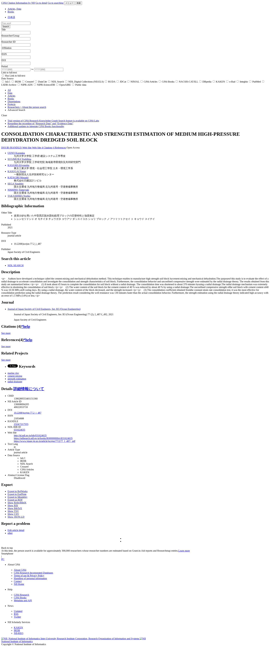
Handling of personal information (30, 578)
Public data (80, 84)
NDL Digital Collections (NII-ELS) (86, 81)
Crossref (29, 81)
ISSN (4, 54)
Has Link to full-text (14, 75)
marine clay (13, 373)
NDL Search (58, 81)
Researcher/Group (10, 35)
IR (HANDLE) (14, 147)
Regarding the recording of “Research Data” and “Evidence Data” (40, 123)
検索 (79, 3)
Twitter (17, 617)
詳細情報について (28, 389)
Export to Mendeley (17, 497)
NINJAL (135, 81)
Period (4, 66)
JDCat (123, 81)
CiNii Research (21, 594)
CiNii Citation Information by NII (18, 3)
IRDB (18, 81)
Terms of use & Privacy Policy (29, 575)
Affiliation (6, 48)
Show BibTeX (15, 508)
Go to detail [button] (41, 3)
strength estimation (17, 378)
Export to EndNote (17, 494)
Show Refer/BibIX (17, 502)
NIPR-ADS (26, 84)
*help (25, 326)
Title (3, 29)
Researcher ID (8, 41)
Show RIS (13, 505)
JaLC (7, 81)
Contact (18, 581)
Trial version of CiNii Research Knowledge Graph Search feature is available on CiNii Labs (53, 120)
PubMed (256, 81)
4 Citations (47, 147)
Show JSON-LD (16, 517)
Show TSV (13, 511)
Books (11, 11)
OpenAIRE (65, 84)
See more (6, 333)
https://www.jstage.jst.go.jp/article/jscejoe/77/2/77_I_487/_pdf (44, 441)
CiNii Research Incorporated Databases (33, 572)
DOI (3, 60)
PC (2, 559)
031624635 (19, 429)
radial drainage (15, 381)
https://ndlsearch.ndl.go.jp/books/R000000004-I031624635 (43, 438)
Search (6, 26)
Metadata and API (23, 600)
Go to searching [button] (55, 3)
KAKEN (220, 81)
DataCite (42, 81)
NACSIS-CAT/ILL (188, 81)
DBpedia (207, 81)
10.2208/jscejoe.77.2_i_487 (27, 412)
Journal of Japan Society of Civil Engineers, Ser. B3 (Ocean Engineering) (44, 309)
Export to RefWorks (18, 491)
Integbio (244, 81)
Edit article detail (16, 530)
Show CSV (13, 514)
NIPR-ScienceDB (46, 84)
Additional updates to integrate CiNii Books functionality (36, 126)
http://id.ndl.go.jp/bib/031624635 (30, 435)
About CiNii (20, 570)
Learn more (184, 550)
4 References (59, 147)
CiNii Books (168, 81)
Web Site (27, 147)
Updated (18, 611)
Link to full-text (9, 72)
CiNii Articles (150, 81)
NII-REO (18, 633)
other (10, 533)
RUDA (112, 81)
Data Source (7, 78)
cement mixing (15, 376)
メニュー (69, 3)
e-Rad (232, 81)
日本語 (11, 17)
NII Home (19, 584)
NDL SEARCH (16, 265)
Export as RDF (15, 500)
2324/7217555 (21, 424)
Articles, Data (14, 9)
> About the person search (33, 107)
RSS (16, 614)
